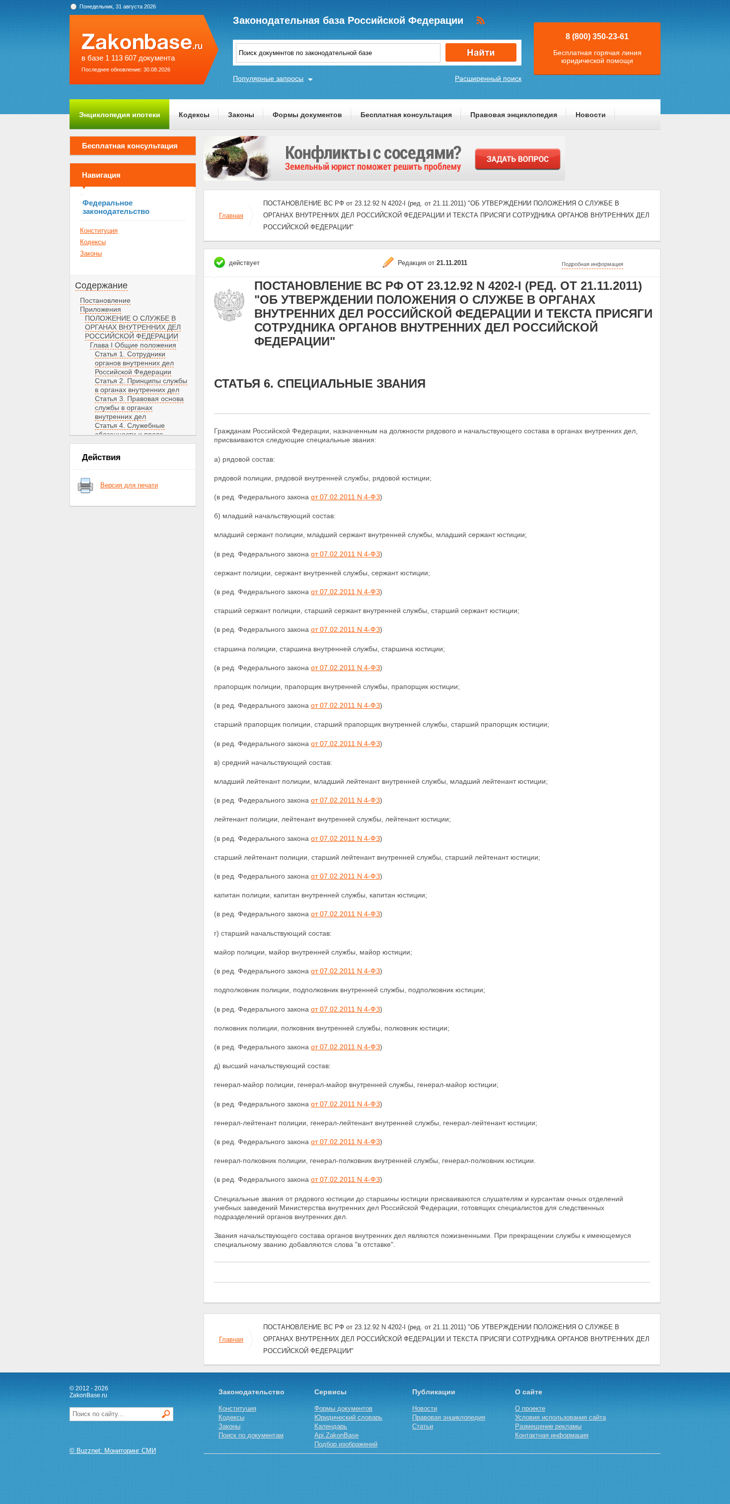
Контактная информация (551, 1435)
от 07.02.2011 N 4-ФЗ (345, 497)
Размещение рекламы (548, 1426)
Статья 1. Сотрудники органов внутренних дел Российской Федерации (134, 363)
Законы (241, 115)
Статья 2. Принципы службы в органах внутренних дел (141, 385)
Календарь (330, 1426)
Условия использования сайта (560, 1417)
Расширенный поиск (488, 78)
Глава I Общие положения (133, 345)
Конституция (99, 230)
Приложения (100, 309)
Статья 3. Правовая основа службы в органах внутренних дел (139, 407)
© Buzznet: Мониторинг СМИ (113, 1450)
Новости (591, 115)
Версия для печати (129, 485)
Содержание (101, 285)
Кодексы (194, 115)
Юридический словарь (348, 1417)
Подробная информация (592, 264)
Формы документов (307, 115)
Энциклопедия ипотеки (119, 115)
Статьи (422, 1426)
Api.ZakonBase (336, 1435)
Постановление (105, 300)
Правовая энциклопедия (513, 115)
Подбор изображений (345, 1444)
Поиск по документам (251, 1435)
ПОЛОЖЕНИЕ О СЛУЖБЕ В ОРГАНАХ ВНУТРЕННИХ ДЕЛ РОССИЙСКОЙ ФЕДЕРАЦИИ (133, 327)
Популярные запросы (268, 78)
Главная (231, 215)
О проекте (530, 1408)
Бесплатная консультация (406, 115)
